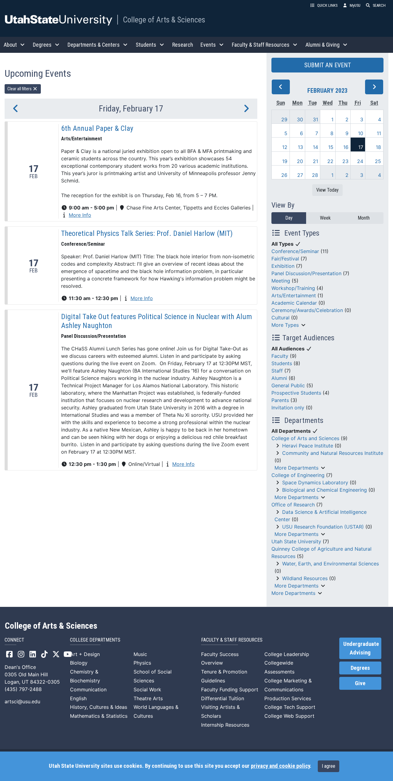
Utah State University (296, 541)
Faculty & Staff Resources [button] (261, 44)
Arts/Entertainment (293, 295)
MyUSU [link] (355, 5)
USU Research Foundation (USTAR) (323, 527)
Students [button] (146, 44)
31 (315, 119)
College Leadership (286, 654)
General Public (288, 385)
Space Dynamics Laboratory (315, 482)
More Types (285, 325)
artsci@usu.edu (22, 701)
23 (345, 161)
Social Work (147, 689)
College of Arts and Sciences (305, 438)
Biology (79, 663)
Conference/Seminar (295, 251)
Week (325, 218)
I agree (328, 766)
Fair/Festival (285, 259)
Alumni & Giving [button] (322, 44)
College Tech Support (289, 707)
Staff (277, 371)
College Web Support (289, 716)
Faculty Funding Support (229, 689)
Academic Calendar (294, 303)
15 (330, 147)
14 (315, 147)
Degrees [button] (42, 44)
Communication (88, 689)
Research (182, 44)
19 (284, 161)
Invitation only (287, 407)
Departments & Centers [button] (94, 44)
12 (284, 147)
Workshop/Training (293, 288)
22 (330, 161)
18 (378, 147)
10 (360, 133)
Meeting (280, 281)
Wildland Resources (305, 578)
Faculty (279, 356)
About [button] (10, 44)
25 (378, 161)
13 (300, 147)
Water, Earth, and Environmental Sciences (330, 563)
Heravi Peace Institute (307, 446)
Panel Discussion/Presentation (306, 273)
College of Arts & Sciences (164, 19)
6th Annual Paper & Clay (97, 128)
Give (360, 683)
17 (360, 147)
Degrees (360, 668)
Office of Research (293, 505)
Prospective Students (296, 393)
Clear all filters (20, 88)
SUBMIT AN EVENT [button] (327, 65)
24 (360, 161)
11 (379, 133)
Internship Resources (225, 725)
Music (140, 654)
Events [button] (208, 44)
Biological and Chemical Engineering (324, 490)
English (78, 698)
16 (345, 147)
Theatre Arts (148, 698)
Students (281, 363)
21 (315, 161)
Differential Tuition (222, 698)
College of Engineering (298, 475)
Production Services (287, 698)
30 (300, 119)
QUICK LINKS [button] (327, 5)
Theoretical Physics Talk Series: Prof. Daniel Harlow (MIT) (147, 233)
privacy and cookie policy (280, 766)
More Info (80, 215)
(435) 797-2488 (23, 689)
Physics (142, 663)
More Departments (296, 468)
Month (364, 218)
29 (284, 119)
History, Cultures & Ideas (98, 707)
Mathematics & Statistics (98, 716)
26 (284, 175)
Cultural (280, 317)
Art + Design (85, 654)
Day (289, 218)
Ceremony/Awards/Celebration (307, 310)
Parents (280, 400)
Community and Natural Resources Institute (332, 453)
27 (300, 175)
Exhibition (282, 266)
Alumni (279, 378)
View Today (327, 190)
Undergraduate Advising (361, 648)
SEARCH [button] (379, 5)
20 (300, 161)
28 (315, 175)
